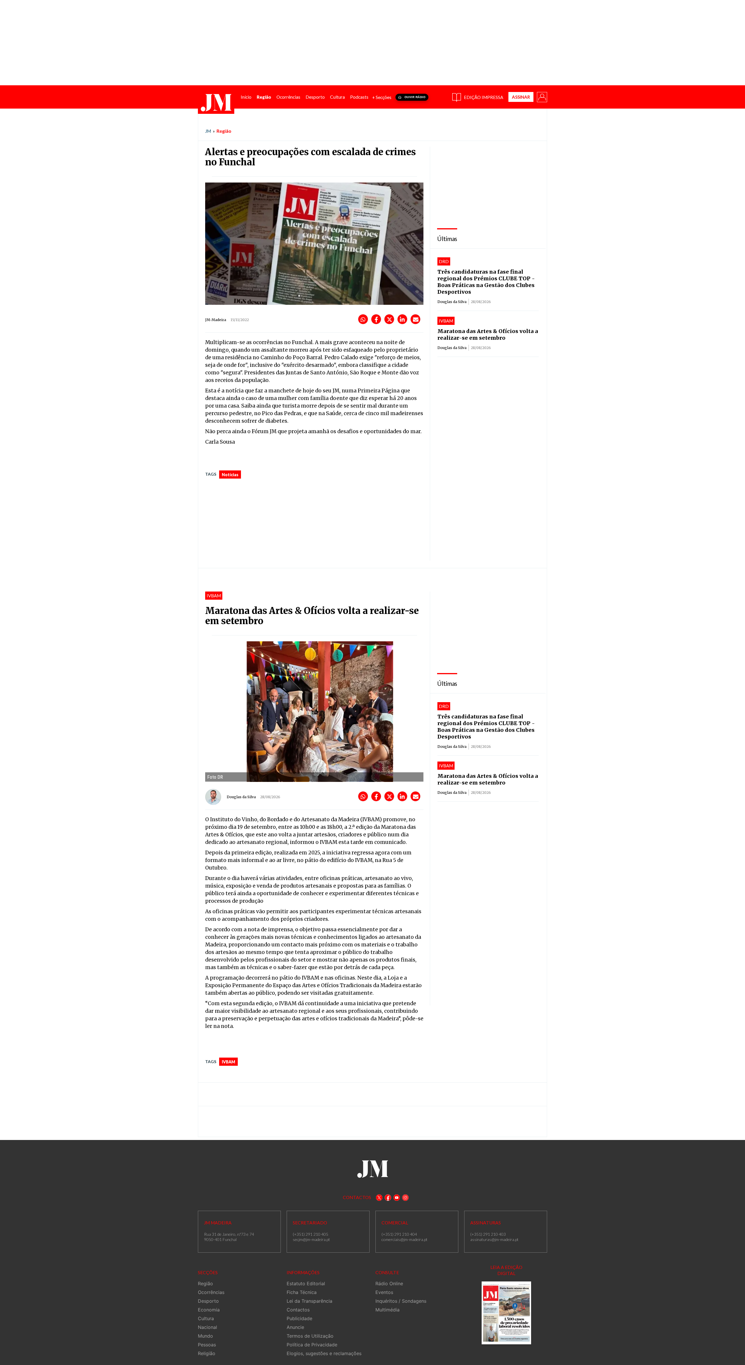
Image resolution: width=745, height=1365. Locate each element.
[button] (541, 96)
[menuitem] (246, 97)
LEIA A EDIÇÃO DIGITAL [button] (506, 1270)
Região (224, 131)
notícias (230, 474)
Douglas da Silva (451, 302)
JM (208, 131)
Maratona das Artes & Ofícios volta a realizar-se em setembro (487, 334)
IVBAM (228, 1061)
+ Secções (381, 97)
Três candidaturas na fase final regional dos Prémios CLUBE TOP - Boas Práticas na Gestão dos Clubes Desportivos (486, 281)
